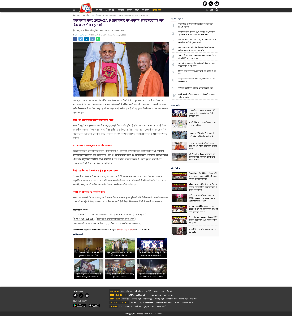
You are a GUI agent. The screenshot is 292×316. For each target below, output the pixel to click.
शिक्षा (136, 10)
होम (122, 291)
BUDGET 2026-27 (123, 214)
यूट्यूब (132, 229)
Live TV (133, 302)
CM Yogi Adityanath (137, 295)
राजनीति (120, 10)
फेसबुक (126, 229)
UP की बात (109, 10)
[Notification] (207, 11)
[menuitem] (99, 10)
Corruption (168, 295)
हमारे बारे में (128, 306)
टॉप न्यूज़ (99, 10)
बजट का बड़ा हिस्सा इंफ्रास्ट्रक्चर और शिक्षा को (89, 223)
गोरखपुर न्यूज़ (159, 298)
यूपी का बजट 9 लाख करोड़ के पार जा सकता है (125, 223)
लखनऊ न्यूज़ (136, 298)
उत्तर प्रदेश (86, 15)
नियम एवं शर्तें (161, 306)
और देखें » (175, 168)
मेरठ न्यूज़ (193, 298)
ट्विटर (139, 229)
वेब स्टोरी (145, 10)
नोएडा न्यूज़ (125, 298)
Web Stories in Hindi (184, 302)
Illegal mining (155, 295)
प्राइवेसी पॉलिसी (149, 306)
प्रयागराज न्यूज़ (171, 298)
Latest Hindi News (164, 302)
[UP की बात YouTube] (216, 5)
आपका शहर (156, 10)
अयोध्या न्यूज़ (183, 298)
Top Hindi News (146, 302)
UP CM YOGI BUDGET (83, 219)
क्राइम (129, 10)
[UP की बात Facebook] (205, 5)
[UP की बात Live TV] (211, 10)
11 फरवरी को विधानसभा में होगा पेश (100, 214)
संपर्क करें (138, 306)
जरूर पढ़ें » (175, 105)
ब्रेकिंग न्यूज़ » (177, 18)
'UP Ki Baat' (79, 214)
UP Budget (139, 214)
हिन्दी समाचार (76, 15)
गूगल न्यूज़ (120, 229)
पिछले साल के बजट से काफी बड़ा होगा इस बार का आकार (115, 219)
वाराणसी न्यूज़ (147, 298)
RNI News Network (96, 35)
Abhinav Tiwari (81, 35)
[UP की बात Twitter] (211, 5)
